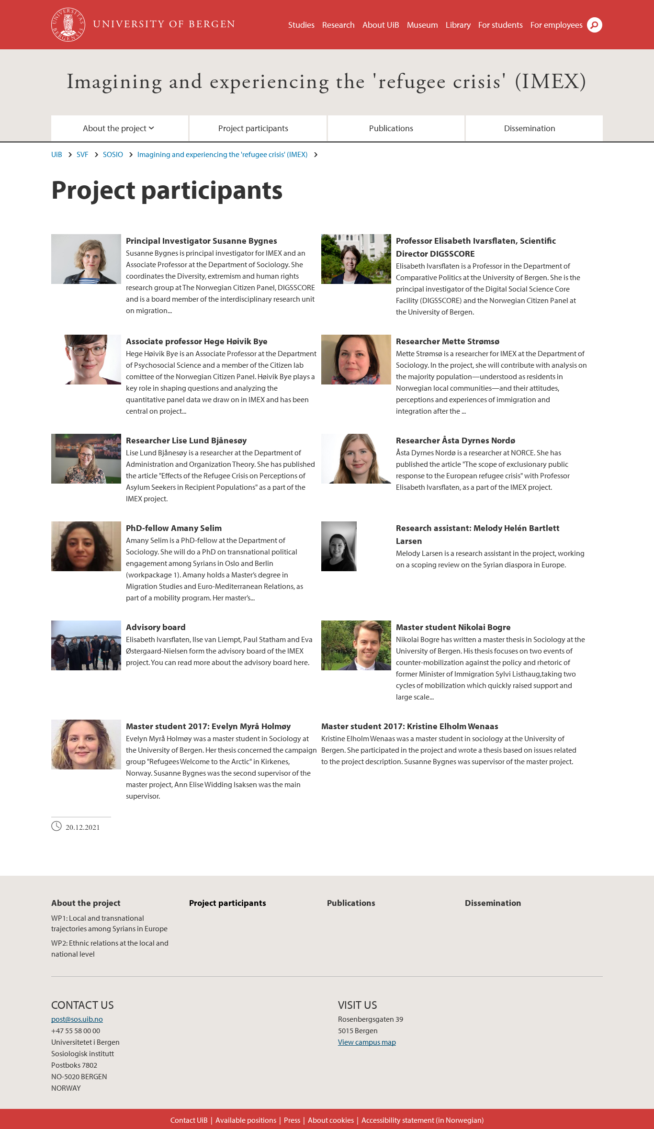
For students (500, 24)
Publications (391, 128)
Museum (422, 24)
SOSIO (113, 154)
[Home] (69, 25)
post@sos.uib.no (77, 1019)
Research (338, 24)
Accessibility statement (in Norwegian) (422, 1120)
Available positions (245, 1120)
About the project (115, 128)
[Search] (594, 24)
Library (458, 24)
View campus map (367, 1042)
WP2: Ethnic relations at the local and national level (110, 948)
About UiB (380, 24)
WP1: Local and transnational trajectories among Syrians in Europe (109, 923)
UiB (56, 154)
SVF (83, 154)
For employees (556, 24)
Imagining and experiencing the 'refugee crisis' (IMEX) (327, 82)
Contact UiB (189, 1120)
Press (292, 1120)
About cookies (331, 1120)
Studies (301, 24)
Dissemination (529, 128)
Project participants (253, 128)
